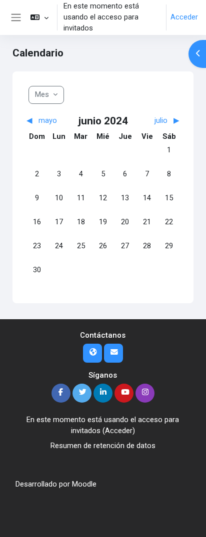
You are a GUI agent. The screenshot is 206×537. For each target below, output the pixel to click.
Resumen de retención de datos (103, 445)
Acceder (184, 16)
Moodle (84, 484)
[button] (39, 17)
